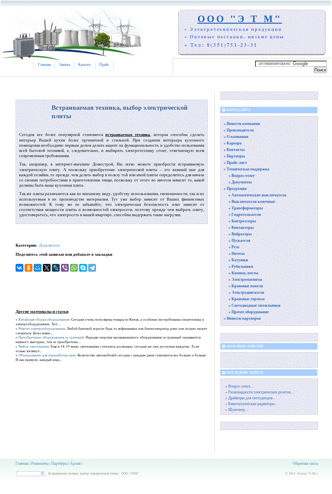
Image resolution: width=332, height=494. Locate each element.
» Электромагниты (245, 279)
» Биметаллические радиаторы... (251, 403)
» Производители (239, 130)
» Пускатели (239, 240)
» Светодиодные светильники (254, 305)
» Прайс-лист (235, 162)
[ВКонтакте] (19, 268)
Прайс (104, 64)
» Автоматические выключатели (257, 194)
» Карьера (233, 143)
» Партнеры (234, 156)
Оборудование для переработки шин (47, 354)
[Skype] (83, 268)
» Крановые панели (246, 285)
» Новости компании (242, 123)
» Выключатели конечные (252, 201)
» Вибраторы (240, 233)
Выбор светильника (33, 346)
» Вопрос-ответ (242, 175)
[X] (47, 268)
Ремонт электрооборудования (41, 328)
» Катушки (238, 259)
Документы (49, 245)
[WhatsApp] (74, 268)
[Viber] (65, 268)
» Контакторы (241, 227)
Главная (44, 64)
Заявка (64, 64)
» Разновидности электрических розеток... (259, 391)
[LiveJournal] (56, 268)
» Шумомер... (236, 409)
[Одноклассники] (28, 268)
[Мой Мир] (38, 268)
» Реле (234, 246)
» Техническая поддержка (246, 169)
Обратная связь (305, 463)
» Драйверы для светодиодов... (250, 397)
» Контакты (234, 149)
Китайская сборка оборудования (43, 319)
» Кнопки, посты (243, 272)
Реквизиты (40, 463)
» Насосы (236, 253)
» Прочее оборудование (249, 311)
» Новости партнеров (242, 318)
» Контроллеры (242, 220)
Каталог (84, 64)
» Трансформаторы (246, 207)
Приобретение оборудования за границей (51, 337)
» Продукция (235, 188)
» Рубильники (241, 266)
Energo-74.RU (307, 473)
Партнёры (59, 463)
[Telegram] (92, 268)
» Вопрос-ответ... (239, 386)
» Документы (240, 181)
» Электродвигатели (246, 292)
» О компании (236, 136)
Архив (75, 463)
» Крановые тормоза (247, 298)
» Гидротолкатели (245, 214)
